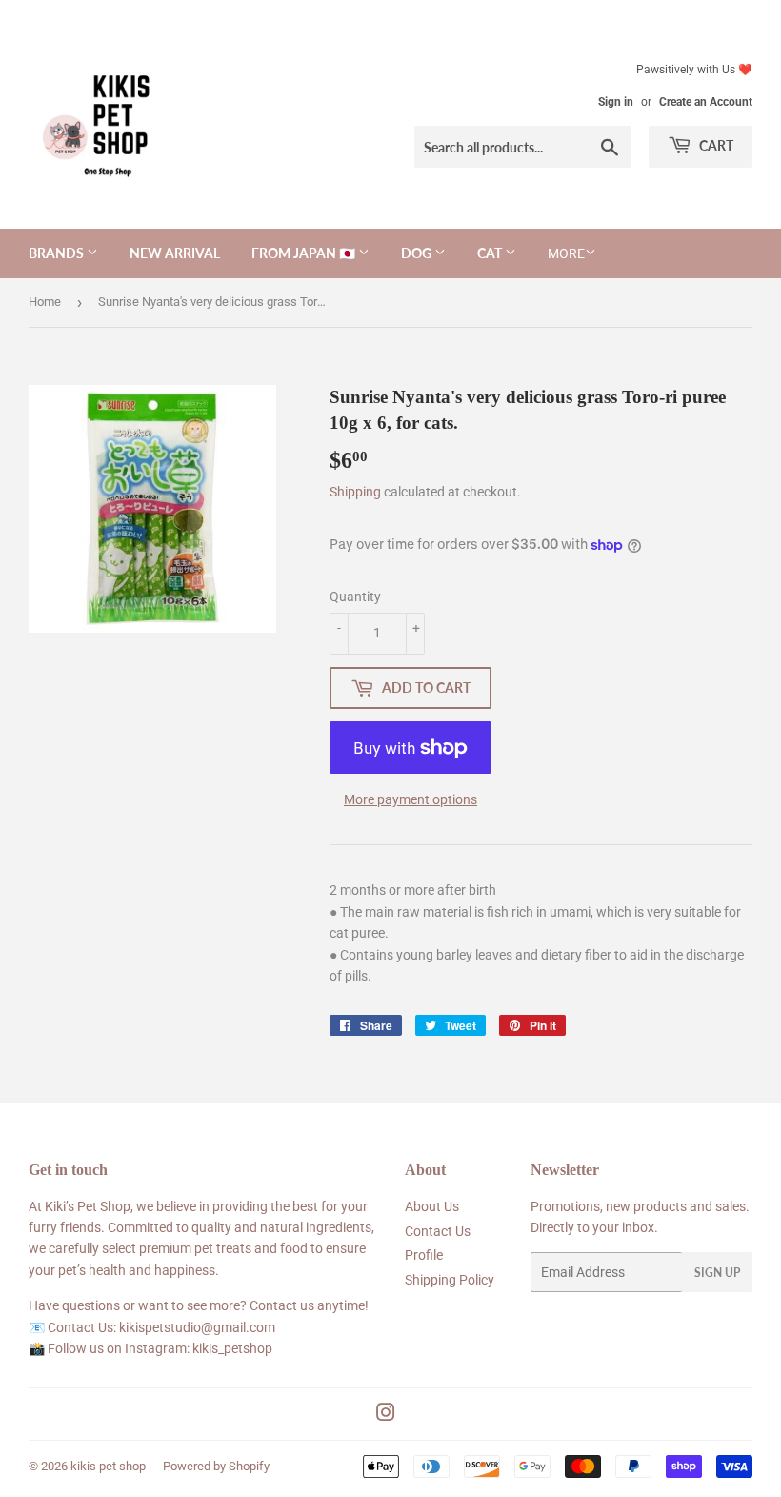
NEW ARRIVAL (175, 253)
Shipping (355, 491)
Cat (491, 253)
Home (45, 301)
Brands (58, 253)
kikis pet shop (108, 1466)
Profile (424, 1255)
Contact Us (438, 1231)
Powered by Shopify (216, 1466)
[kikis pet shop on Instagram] (385, 1415)
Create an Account (705, 102)
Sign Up (717, 1272)
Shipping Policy (449, 1279)
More (566, 253)
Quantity (355, 596)
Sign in (615, 102)
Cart (714, 145)
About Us (432, 1206)
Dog (417, 253)
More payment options (410, 799)
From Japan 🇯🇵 (304, 253)
